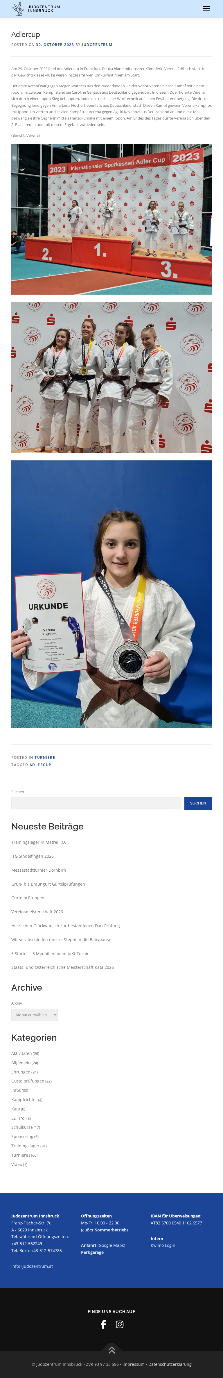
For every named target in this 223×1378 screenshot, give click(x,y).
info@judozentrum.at (32, 1266)
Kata (15, 1109)
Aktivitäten (21, 1053)
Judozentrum (97, 44)
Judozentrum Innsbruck (44, 9)
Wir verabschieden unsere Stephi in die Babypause (61, 939)
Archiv (16, 1003)
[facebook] (103, 1324)
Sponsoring (22, 1136)
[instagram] (119, 1324)
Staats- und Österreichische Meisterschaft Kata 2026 (62, 967)
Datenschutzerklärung (170, 1364)
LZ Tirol (18, 1118)
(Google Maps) (103, 1245)
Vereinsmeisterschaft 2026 (37, 911)
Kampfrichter (24, 1099)
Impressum (134, 1364)
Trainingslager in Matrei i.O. (38, 842)
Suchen (17, 791)
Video (16, 1164)
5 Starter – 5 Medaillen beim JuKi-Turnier (51, 953)
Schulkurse (22, 1127)
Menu (207, 8)
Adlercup (40, 764)
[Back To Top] (111, 1350)
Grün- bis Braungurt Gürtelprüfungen (48, 884)
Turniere (45, 757)
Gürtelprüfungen (27, 897)
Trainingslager (25, 1146)
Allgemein (21, 1062)
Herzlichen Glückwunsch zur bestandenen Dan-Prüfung (65, 925)
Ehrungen (20, 1072)
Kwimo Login (163, 1245)
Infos (16, 1090)
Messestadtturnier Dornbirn (38, 870)
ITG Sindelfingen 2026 (32, 856)
